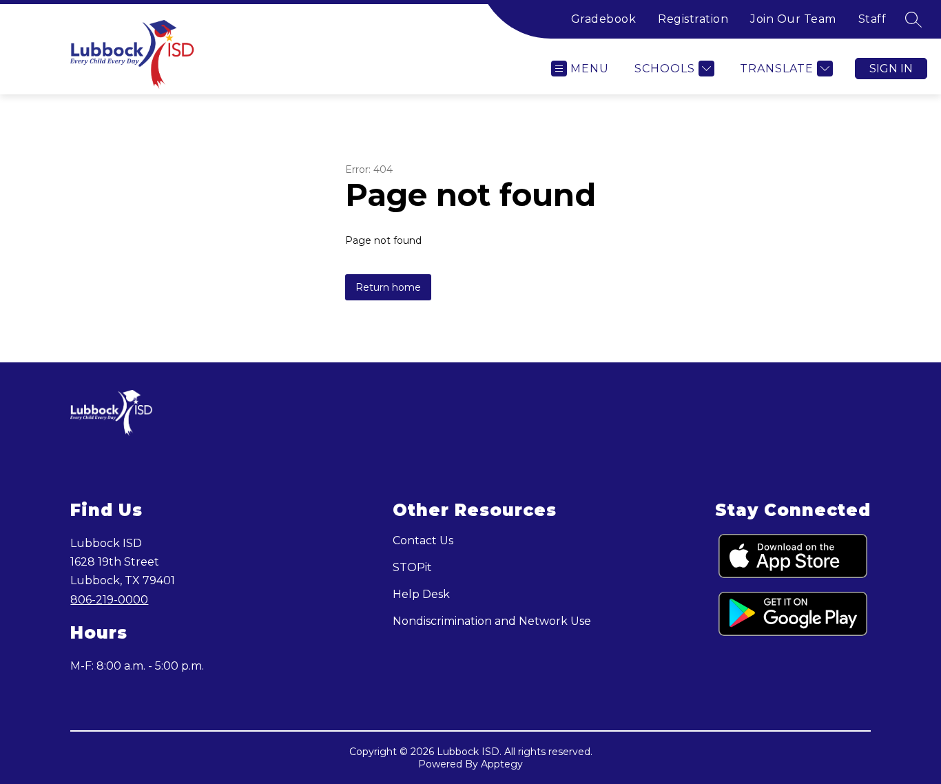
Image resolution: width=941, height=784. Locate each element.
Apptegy (502, 764)
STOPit (412, 567)
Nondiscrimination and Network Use (492, 621)
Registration (693, 18)
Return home (388, 287)
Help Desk (421, 594)
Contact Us (423, 540)
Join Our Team (793, 18)
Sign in (891, 68)
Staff (872, 18)
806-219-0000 (109, 599)
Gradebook (604, 18)
